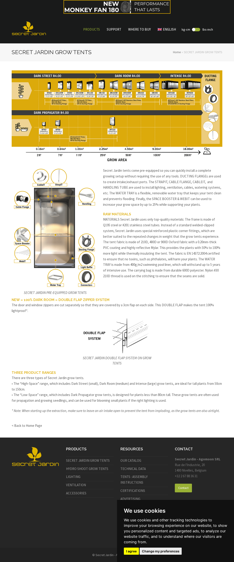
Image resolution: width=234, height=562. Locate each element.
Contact (183, 488)
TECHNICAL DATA (133, 469)
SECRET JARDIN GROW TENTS (88, 460)
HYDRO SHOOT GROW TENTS (87, 469)
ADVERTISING (130, 499)
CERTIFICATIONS (132, 490)
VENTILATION (76, 485)
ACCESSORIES (76, 493)
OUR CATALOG (130, 460)
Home (177, 52)
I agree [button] (131, 551)
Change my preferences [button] (160, 551)
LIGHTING (73, 477)
